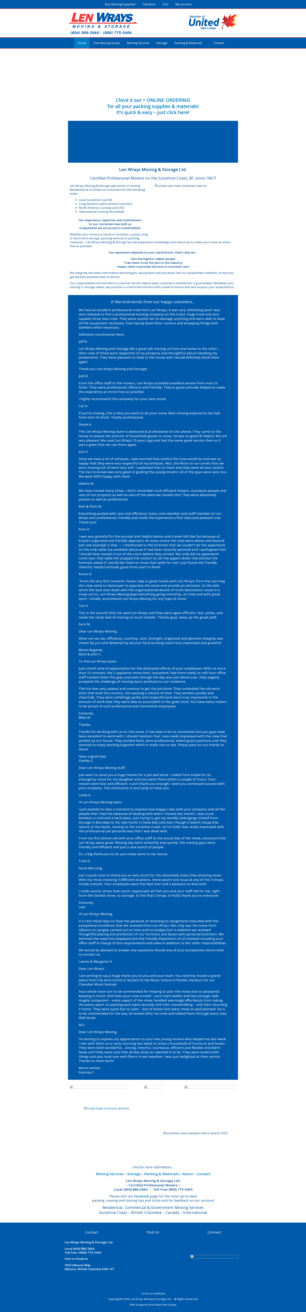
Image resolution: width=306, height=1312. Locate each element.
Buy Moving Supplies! (120, 4)
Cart (165, 4)
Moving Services (138, 43)
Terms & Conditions (153, 1293)
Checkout (148, 4)
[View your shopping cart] (200, 4)
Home (82, 43)
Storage (161, 43)
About (187, 1173)
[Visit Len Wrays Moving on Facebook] (211, 1244)
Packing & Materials (188, 43)
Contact (219, 43)
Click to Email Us (76, 1259)
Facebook (141, 1196)
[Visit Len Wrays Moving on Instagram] (218, 1244)
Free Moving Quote (106, 43)
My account (183, 4)
